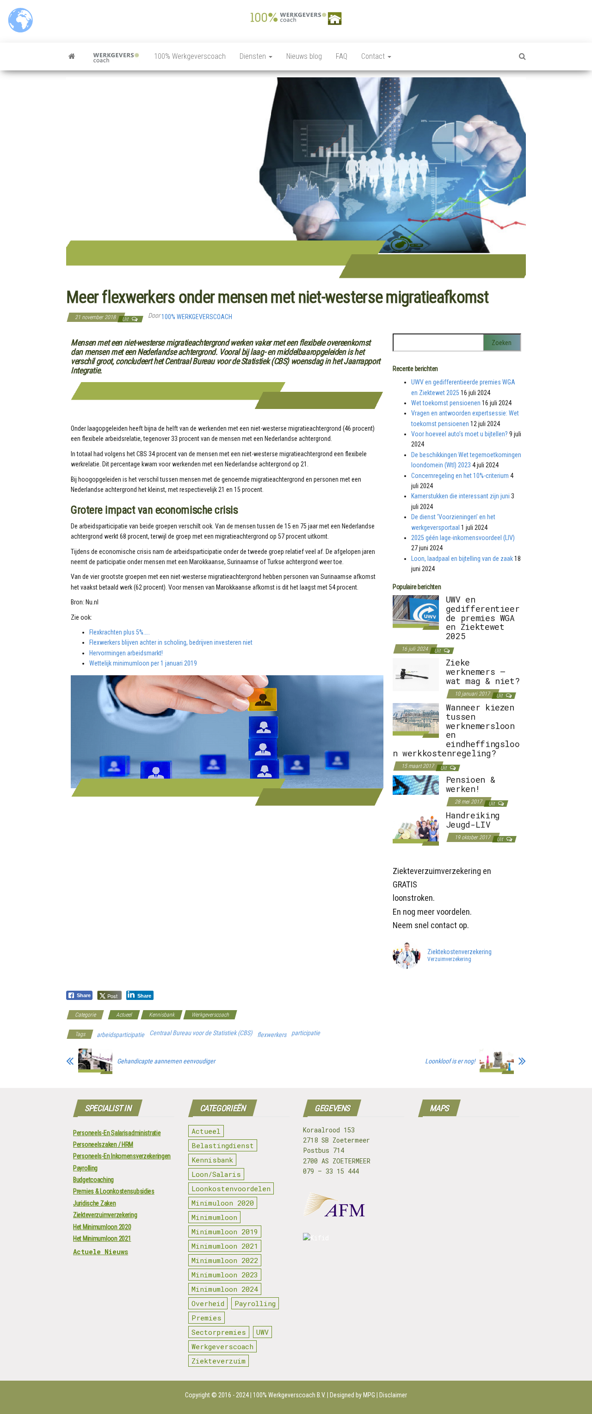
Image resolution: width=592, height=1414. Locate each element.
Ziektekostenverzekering (459, 951)
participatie (305, 1033)
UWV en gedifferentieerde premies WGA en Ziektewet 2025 (483, 617)
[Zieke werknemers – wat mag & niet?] (416, 674)
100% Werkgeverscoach (190, 56)
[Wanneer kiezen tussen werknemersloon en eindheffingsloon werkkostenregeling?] (416, 719)
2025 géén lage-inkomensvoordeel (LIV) (463, 537)
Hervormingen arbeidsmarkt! (126, 653)
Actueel (124, 1015)
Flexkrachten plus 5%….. (119, 632)
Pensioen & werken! (470, 784)
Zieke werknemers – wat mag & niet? (483, 671)
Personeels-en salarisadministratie (116, 1133)
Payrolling (85, 1168)
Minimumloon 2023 (224, 1274)
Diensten (254, 56)
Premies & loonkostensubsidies (113, 1191)
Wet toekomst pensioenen (446, 403)
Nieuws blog (304, 56)
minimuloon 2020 (222, 1202)
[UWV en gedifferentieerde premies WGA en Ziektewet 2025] (416, 612)
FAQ (341, 56)
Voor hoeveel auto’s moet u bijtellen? (459, 434)
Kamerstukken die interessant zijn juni (460, 496)
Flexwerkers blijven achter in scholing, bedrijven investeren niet (171, 642)
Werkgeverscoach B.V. (297, 1395)
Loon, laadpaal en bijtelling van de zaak (462, 558)
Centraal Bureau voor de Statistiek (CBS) (200, 1033)
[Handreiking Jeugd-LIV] (416, 827)
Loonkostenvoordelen (231, 1188)
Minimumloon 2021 (224, 1246)
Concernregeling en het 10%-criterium (460, 475)
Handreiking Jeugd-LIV (473, 820)
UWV (262, 1332)
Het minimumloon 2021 (102, 1238)
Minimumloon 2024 (224, 1289)
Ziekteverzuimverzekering (105, 1215)
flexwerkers (271, 1034)
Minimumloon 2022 (224, 1260)
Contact (374, 56)
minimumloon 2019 (224, 1231)
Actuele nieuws (100, 1251)
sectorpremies (218, 1332)
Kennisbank (161, 1015)
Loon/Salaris (216, 1174)
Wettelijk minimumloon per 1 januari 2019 (143, 663)
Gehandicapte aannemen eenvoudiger (166, 1061)
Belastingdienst (222, 1145)
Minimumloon (214, 1217)
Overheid (207, 1303)
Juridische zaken (94, 1203)
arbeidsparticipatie (120, 1034)
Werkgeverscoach (210, 1015)
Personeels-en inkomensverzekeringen (122, 1156)
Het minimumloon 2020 (102, 1227)
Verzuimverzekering (449, 959)
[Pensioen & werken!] (416, 784)
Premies (206, 1317)
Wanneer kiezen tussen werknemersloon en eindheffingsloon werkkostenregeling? (456, 730)
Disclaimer (393, 1395)
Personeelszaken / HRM (103, 1144)
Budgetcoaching (93, 1179)
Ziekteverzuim (218, 1360)
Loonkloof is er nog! (450, 1061)
